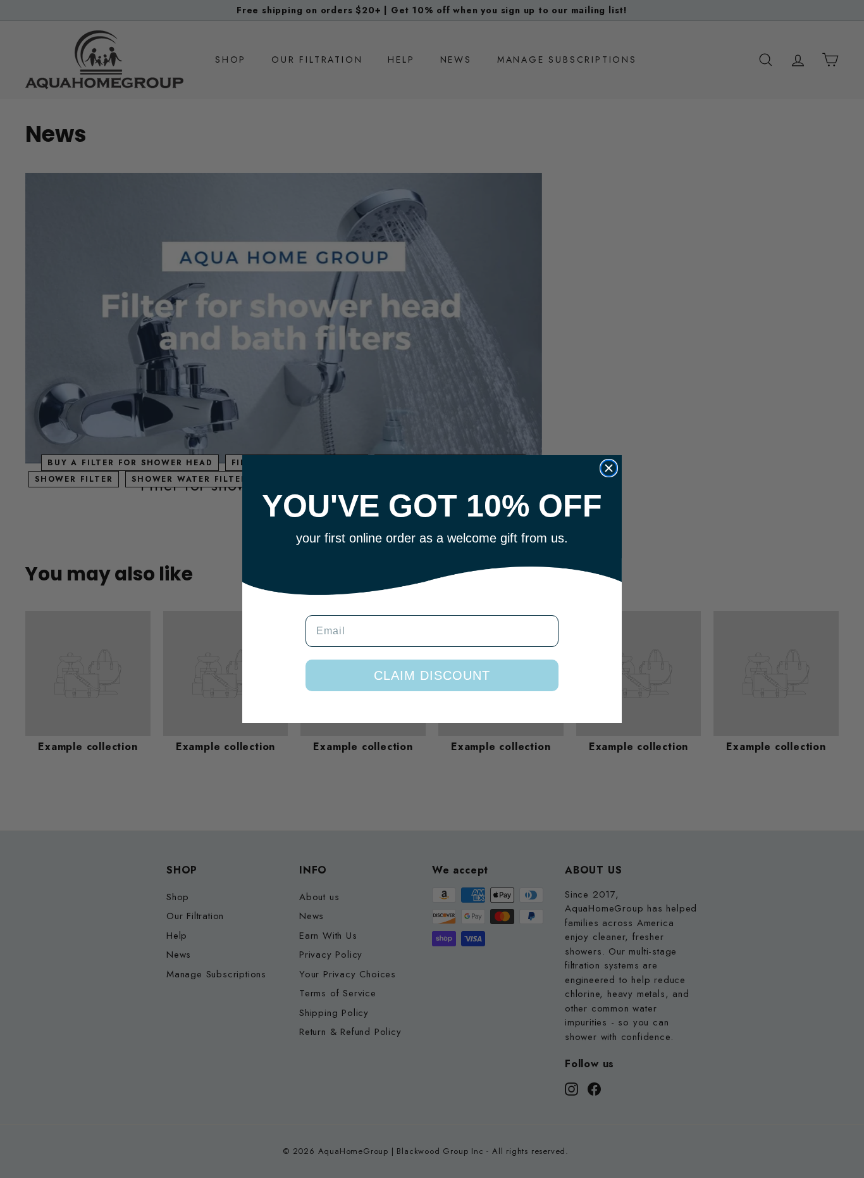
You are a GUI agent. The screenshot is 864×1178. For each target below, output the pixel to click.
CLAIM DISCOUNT (432, 675)
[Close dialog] (609, 468)
